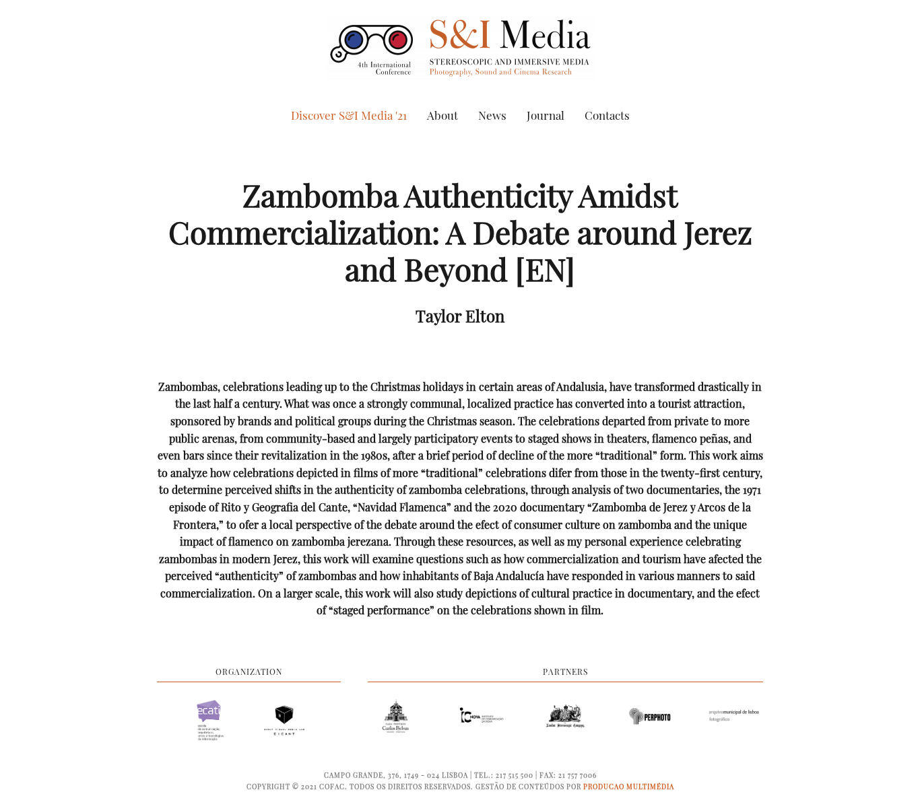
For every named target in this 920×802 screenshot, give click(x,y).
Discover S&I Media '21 (349, 115)
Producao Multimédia (628, 786)
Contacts (607, 115)
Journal (545, 115)
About (442, 115)
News (492, 115)
